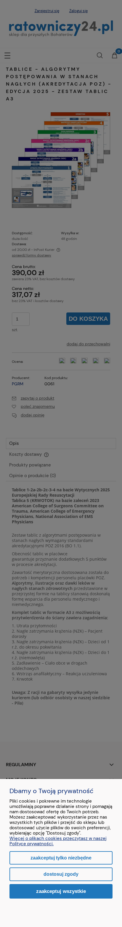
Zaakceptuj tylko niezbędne (61, 857)
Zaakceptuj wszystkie (61, 891)
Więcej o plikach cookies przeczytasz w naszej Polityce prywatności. (58, 841)
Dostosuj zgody (61, 874)
